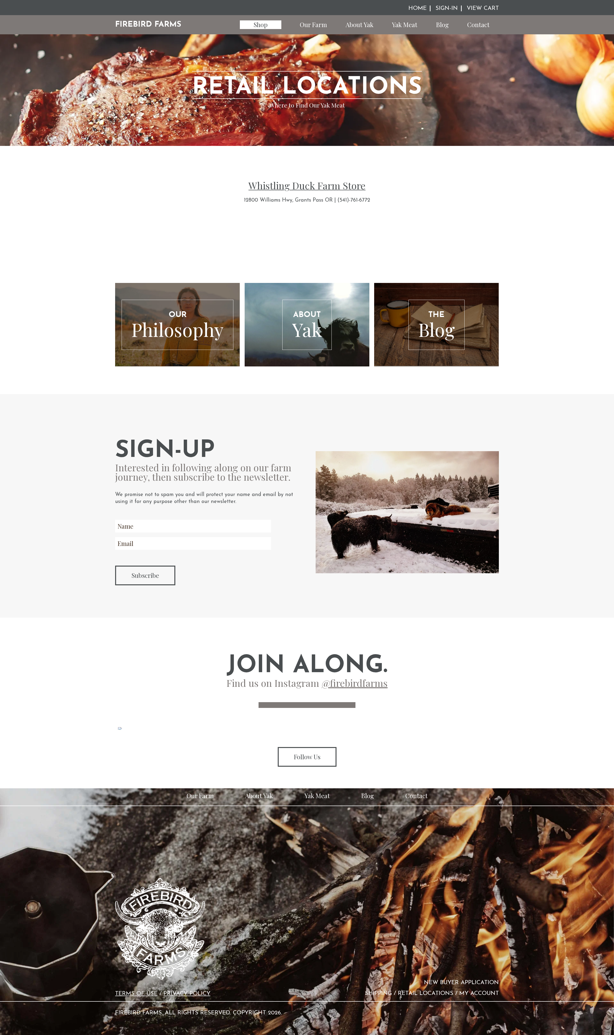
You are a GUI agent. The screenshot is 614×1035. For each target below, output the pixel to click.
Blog (442, 24)
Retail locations (425, 993)
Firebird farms (148, 25)
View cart (483, 8)
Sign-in (447, 8)
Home (417, 8)
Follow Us (307, 757)
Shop (261, 24)
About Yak (359, 24)
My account (479, 993)
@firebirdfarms (355, 682)
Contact (478, 24)
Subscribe (145, 575)
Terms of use (136, 994)
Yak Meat (404, 24)
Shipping (378, 993)
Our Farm (313, 24)
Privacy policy (187, 994)
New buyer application (461, 983)
